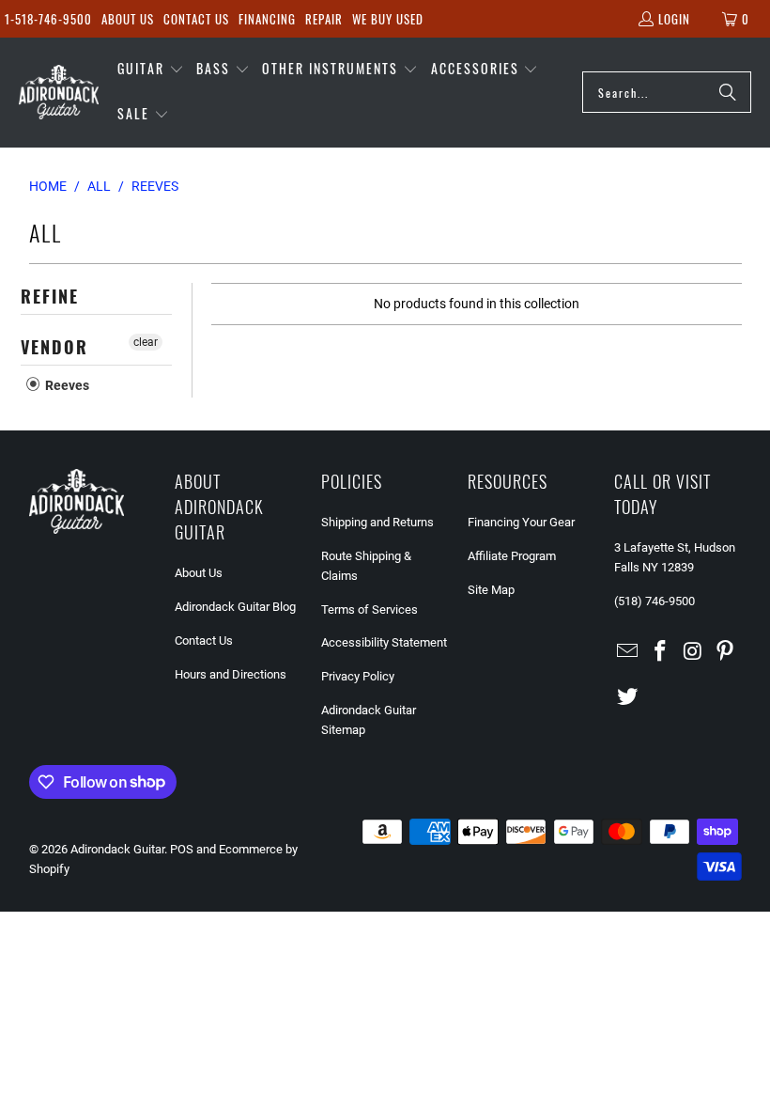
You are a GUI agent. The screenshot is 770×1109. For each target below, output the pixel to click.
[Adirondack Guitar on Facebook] (660, 652)
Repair (324, 18)
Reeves (65, 385)
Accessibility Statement (384, 642)
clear (145, 342)
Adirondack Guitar (117, 849)
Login (674, 18)
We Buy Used (388, 18)
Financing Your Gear (521, 522)
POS (181, 849)
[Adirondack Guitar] (59, 92)
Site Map (491, 590)
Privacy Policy (357, 676)
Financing (267, 18)
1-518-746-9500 (48, 18)
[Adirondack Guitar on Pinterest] (726, 652)
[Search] (727, 92)
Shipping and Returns (377, 522)
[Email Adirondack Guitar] (628, 652)
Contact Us (196, 18)
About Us (127, 18)
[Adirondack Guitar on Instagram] (693, 652)
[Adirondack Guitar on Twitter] (628, 697)
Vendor (54, 347)
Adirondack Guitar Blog (235, 607)
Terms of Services (369, 609)
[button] (150, 69)
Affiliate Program (512, 556)
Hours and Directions (230, 674)
